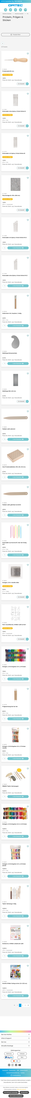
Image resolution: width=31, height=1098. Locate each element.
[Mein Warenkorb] (25, 9)
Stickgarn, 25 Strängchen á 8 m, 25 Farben (14, 666)
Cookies (22, 1073)
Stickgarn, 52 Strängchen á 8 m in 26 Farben (14, 824)
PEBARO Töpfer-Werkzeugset (10, 786)
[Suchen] (10, 9)
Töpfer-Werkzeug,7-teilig (9, 903)
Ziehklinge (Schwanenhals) (9, 353)
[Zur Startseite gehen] (15, 5)
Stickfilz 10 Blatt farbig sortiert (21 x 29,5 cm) (14, 983)
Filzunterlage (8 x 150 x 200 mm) (11, 195)
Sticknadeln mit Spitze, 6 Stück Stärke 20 (13, 153)
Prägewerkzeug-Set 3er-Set (10, 706)
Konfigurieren (24, 1092)
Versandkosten (7, 1082)
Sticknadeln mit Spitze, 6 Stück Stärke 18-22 (14, 237)
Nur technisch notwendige (10, 1092)
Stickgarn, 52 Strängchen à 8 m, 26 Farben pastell (14, 864)
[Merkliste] (15, 9)
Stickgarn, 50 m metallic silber (10, 582)
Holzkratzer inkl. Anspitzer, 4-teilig (11, 313)
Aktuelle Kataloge (7, 1046)
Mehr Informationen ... (22, 1089)
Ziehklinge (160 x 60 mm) (9, 391)
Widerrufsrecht (24, 1070)
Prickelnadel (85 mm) (8, 71)
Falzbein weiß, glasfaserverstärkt (11, 504)
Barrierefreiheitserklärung (13, 1073)
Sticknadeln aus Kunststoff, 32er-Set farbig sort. (14, 543)
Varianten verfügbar (7, 74)
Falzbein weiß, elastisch (8, 429)
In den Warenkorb (17, 248)
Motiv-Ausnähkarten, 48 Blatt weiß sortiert (14, 624)
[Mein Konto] (20, 9)
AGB (18, 1070)
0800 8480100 (18, 1)
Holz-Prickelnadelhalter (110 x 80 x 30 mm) (14, 467)
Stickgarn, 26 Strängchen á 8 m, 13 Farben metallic (14, 747)
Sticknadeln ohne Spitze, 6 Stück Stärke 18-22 (14, 275)
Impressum (5, 1070)
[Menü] (5, 9)
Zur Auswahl (21, 83)
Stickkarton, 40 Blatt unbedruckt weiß (12, 943)
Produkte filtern (16, 34)
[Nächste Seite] (25, 1005)
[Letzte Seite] (28, 1005)
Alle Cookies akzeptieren (16, 1096)
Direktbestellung (16, 1075)
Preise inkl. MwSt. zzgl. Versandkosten (12, 80)
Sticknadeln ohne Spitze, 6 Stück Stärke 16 (14, 111)
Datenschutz (12, 1070)
